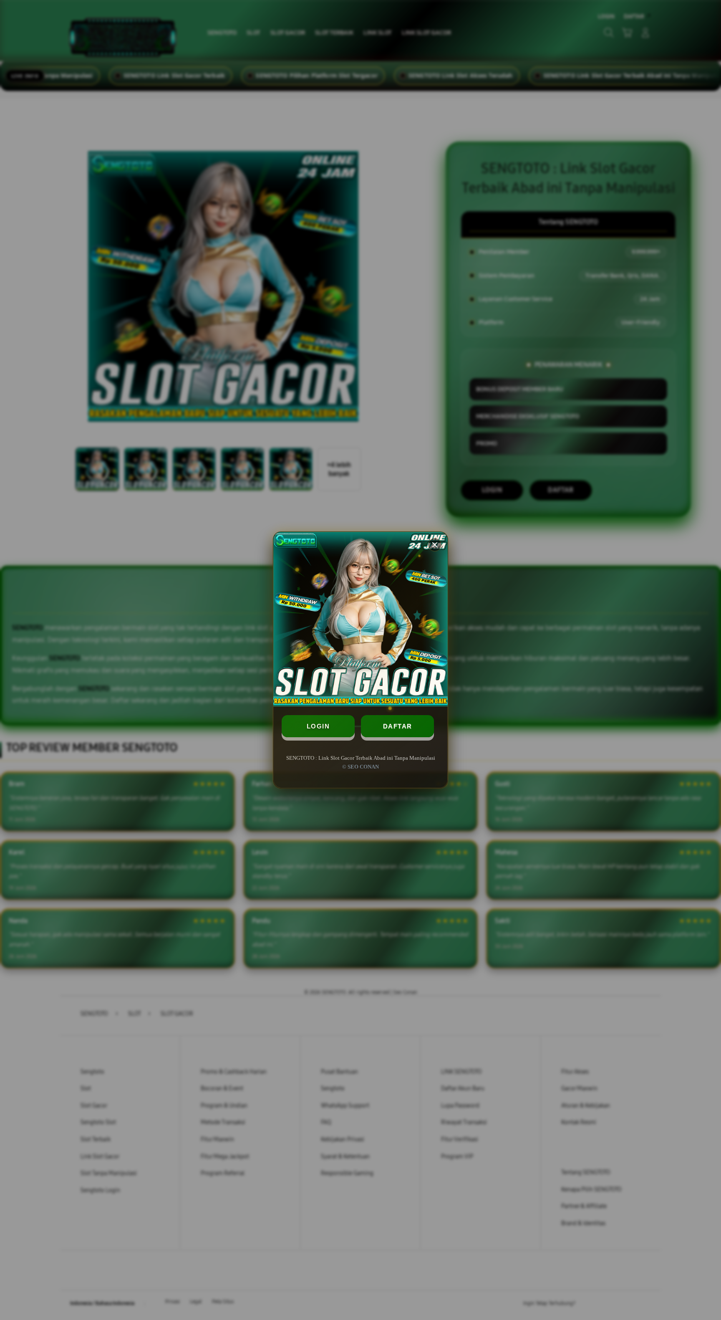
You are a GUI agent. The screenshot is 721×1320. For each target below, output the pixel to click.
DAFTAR (397, 726)
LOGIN (318, 726)
